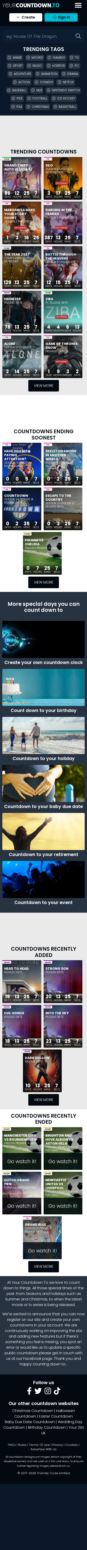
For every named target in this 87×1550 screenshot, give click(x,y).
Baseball (19, 90)
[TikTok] (57, 1392)
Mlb (39, 90)
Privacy (57, 1445)
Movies (37, 57)
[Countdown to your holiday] (43, 735)
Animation (49, 74)
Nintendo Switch (66, 90)
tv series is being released (52, 1304)
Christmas (40, 107)
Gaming (59, 57)
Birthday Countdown (47, 1427)
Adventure (22, 74)
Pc (77, 66)
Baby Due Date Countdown (30, 1422)
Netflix (68, 82)
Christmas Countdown (32, 1410)
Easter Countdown (56, 1416)
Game (6, 159)
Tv (77, 57)
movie (17, 1304)
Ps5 (20, 98)
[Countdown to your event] (43, 879)
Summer (12, 1299)
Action (24, 82)
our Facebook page (34, 1358)
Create (28, 17)
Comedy (46, 82)
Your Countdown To (30, 1282)
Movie (7, 293)
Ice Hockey (66, 98)
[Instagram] (48, 1392)
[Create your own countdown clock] (43, 639)
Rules (22, 1445)
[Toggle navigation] (78, 5)
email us (64, 1466)
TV (48, 159)
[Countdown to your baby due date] (43, 783)
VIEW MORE (43, 385)
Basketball (67, 107)
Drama (72, 74)
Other (7, 248)
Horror (58, 66)
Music (37, 66)
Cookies (71, 1445)
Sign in (63, 17)
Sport (18, 66)
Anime (17, 57)
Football (40, 98)
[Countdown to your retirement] (43, 831)
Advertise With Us (44, 1449)
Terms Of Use (39, 1445)
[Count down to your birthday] (43, 687)
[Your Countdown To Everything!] (30, 5)
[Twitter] (38, 1392)
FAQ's (12, 1445)
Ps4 (19, 107)
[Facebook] (29, 1392)
